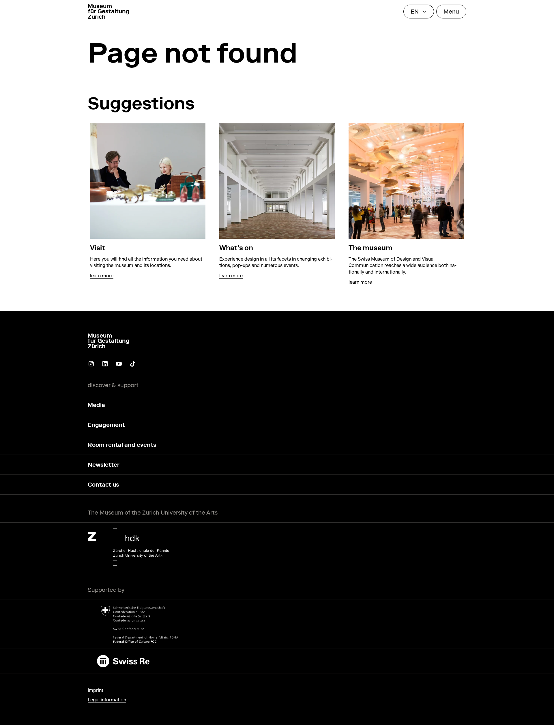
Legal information (107, 700)
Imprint (95, 690)
